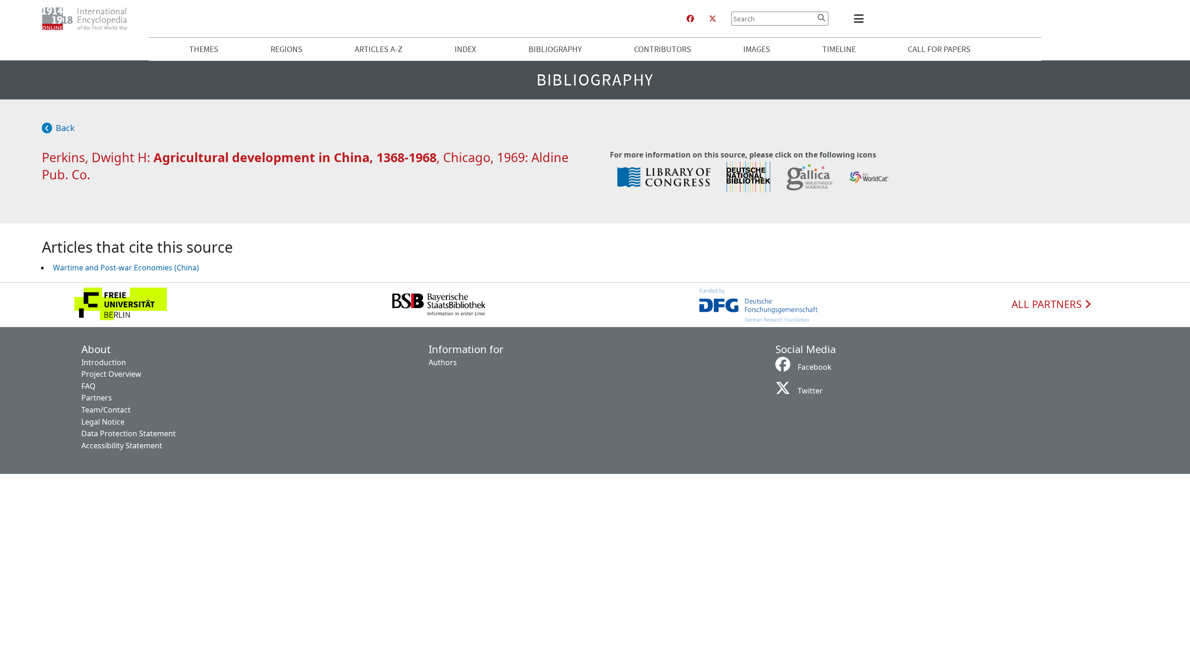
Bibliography (555, 49)
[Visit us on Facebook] (690, 18)
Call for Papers (939, 49)
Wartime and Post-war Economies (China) (126, 267)
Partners (96, 398)
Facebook (815, 367)
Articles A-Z (379, 49)
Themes (203, 49)
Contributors (662, 49)
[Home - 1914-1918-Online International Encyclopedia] (88, 18)
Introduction (103, 362)
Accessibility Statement (121, 445)
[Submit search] (821, 18)
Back (65, 127)
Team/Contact (106, 410)
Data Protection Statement (128, 433)
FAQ (88, 386)
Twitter (810, 391)
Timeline (839, 49)
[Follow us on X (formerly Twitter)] (712, 18)
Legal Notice (103, 422)
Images (756, 49)
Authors (443, 362)
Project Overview (111, 374)
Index (465, 49)
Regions (287, 49)
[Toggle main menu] (860, 18)
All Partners (1048, 304)
